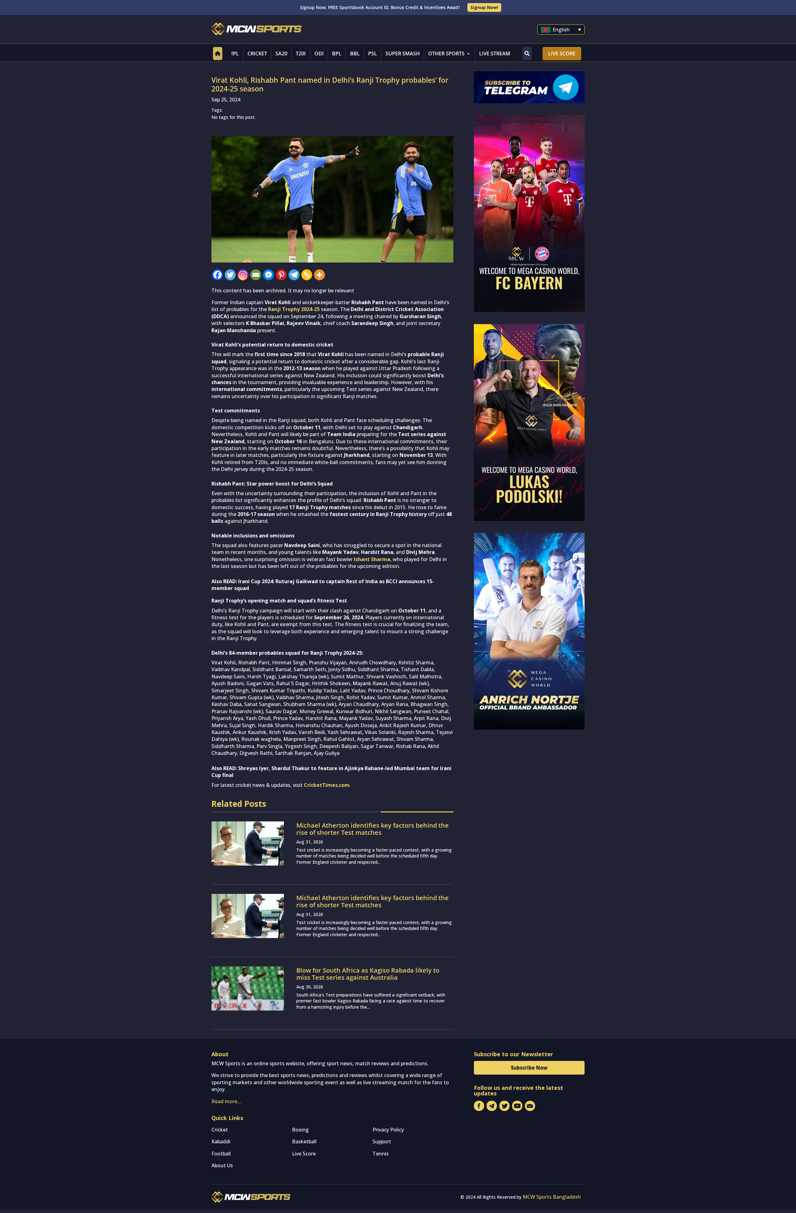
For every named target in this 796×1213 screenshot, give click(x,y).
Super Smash (403, 53)
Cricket (257, 53)
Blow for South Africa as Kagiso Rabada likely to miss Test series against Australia (367, 974)
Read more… (226, 1101)
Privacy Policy (388, 1129)
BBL (355, 53)
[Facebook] (217, 274)
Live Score (562, 53)
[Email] (255, 274)
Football (221, 1153)
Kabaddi (220, 1141)
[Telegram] (294, 274)
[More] (319, 274)
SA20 (281, 53)
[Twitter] (230, 274)
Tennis (381, 1153)
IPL (235, 53)
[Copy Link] (306, 274)
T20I (301, 53)
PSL (372, 53)
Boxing (300, 1129)
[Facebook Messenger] (268, 274)
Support (382, 1141)
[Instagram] (243, 274)
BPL (336, 53)
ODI (319, 53)
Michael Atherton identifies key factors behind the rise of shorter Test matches (372, 829)
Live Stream (494, 53)
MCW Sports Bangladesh (552, 1196)
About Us (222, 1165)
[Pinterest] (281, 274)
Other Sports (446, 53)
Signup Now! (484, 7)
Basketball (304, 1141)
